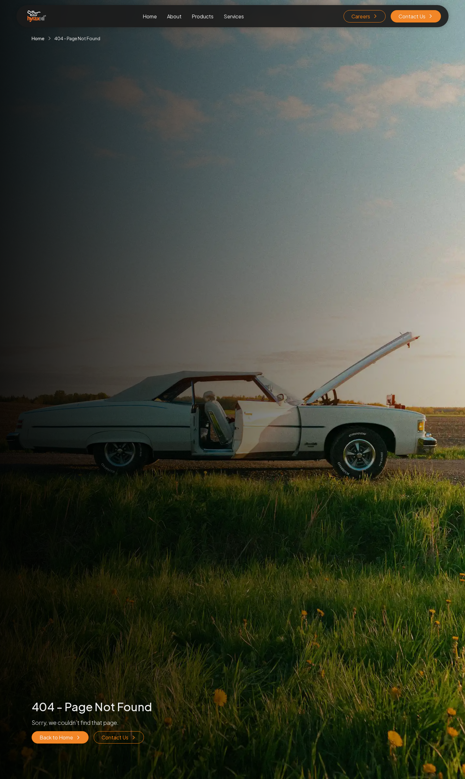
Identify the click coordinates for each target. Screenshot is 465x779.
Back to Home (56, 737)
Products (203, 16)
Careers (360, 16)
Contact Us (412, 16)
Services (234, 16)
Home (150, 16)
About (174, 16)
